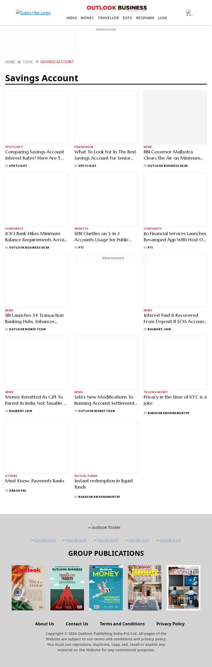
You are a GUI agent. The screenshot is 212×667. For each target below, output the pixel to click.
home (10, 62)
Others (11, 476)
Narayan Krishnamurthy (168, 413)
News (148, 147)
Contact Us (77, 624)
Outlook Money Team (27, 329)
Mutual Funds (86, 476)
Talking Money (156, 392)
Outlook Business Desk (168, 166)
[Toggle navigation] (189, 12)
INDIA (71, 18)
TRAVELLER (108, 18)
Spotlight (14, 147)
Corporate (14, 229)
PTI (81, 213)
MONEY (87, 18)
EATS (127, 18)
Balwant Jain (159, 329)
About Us (44, 624)
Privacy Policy (170, 624)
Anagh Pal (17, 491)
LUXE (162, 18)
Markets (81, 194)
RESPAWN (145, 18)
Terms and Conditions (122, 624)
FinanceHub (83, 112)
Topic (28, 62)
